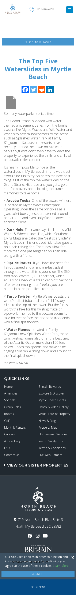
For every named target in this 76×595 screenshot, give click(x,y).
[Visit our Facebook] (30, 536)
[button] (38, 463)
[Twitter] (33, 89)
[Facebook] (25, 89)
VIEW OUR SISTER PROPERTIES (37, 465)
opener (69, 9)
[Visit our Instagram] (38, 536)
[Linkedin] (50, 89)
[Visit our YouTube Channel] (45, 536)
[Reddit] (41, 89)
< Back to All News (38, 42)
